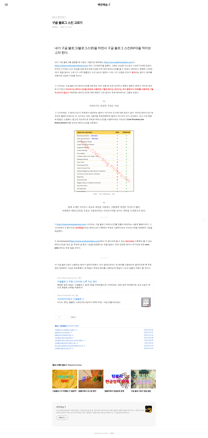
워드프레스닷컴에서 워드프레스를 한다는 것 (69, 346)
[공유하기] (61, 317)
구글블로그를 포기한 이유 (63, 348)
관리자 (112, 433)
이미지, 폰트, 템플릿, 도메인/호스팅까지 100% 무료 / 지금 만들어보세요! (88, 302)
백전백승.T (104, 4)
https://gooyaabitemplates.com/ (118, 62)
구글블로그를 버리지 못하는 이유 (65, 343)
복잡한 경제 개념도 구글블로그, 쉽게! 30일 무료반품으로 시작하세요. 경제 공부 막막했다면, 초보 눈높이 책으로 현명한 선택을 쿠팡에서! (103, 286)
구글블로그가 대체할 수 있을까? (65, 330)
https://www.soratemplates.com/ (85, 241)
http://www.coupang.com (67, 278)
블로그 (57, 326)
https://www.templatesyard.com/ (71, 224)
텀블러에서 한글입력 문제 (63, 335)
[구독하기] (204, 219)
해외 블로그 (63, 326)
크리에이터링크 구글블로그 (70, 299)
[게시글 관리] (64, 317)
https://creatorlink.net (65, 295)
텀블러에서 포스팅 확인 (62, 332)
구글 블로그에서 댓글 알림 (63, 338)
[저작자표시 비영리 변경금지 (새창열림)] (81, 317)
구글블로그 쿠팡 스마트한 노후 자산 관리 (77, 281)
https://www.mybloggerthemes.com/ (71, 65)
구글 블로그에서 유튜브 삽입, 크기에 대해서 (69, 340)
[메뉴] (6, 4)
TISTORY (105, 433)
